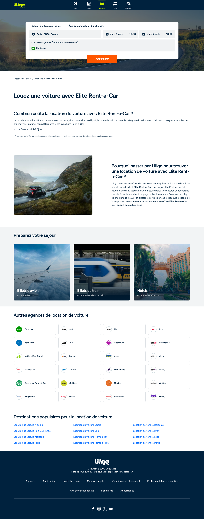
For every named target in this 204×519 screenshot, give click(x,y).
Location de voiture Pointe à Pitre (91, 442)
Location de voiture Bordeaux (148, 424)
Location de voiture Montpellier (90, 436)
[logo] (19, 5)
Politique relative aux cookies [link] (162, 481)
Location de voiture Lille (86, 430)
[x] (105, 508)
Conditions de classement (126, 481)
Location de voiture (23, 78)
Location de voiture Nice (146, 436)
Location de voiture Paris (27, 442)
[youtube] (111, 508)
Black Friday (48, 481)
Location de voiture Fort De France (32, 430)
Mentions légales (96, 481)
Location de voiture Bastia (87, 424)
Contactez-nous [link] (71, 481)
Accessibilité (127, 490)
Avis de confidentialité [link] (82, 490)
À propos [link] (30, 481)
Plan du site (107, 490)
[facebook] (93, 508)
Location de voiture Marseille (29, 436)
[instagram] (99, 508)
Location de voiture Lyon (146, 430)
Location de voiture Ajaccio (28, 424)
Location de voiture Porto (146, 442)
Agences (38, 78)
